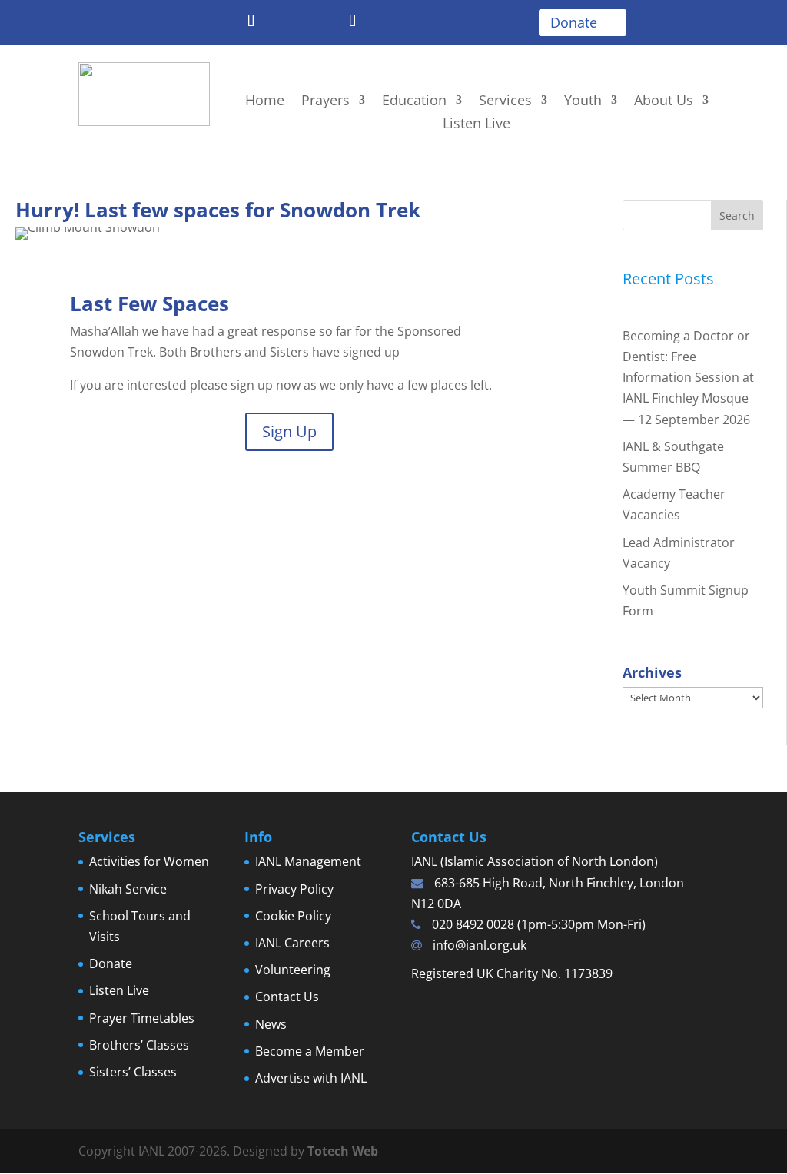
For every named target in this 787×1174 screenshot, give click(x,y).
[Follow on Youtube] (284, 21)
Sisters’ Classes (133, 1071)
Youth (583, 102)
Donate (573, 22)
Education (414, 102)
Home (264, 102)
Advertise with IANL (311, 1078)
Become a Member (309, 1051)
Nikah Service (128, 888)
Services (505, 102)
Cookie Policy (293, 915)
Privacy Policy (294, 888)
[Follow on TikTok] (352, 21)
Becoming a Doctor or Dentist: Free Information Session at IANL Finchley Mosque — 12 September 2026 (688, 377)
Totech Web (342, 1150)
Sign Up (289, 431)
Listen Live (476, 125)
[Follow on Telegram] (250, 21)
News (271, 1024)
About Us (663, 102)
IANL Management (308, 861)
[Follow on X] (217, 21)
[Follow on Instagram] (318, 21)
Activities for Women (149, 861)
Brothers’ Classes (139, 1044)
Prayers (325, 102)
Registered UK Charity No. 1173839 (512, 973)
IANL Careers (292, 942)
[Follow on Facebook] (183, 21)
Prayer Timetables (141, 1018)
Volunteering (292, 969)
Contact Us (287, 996)
